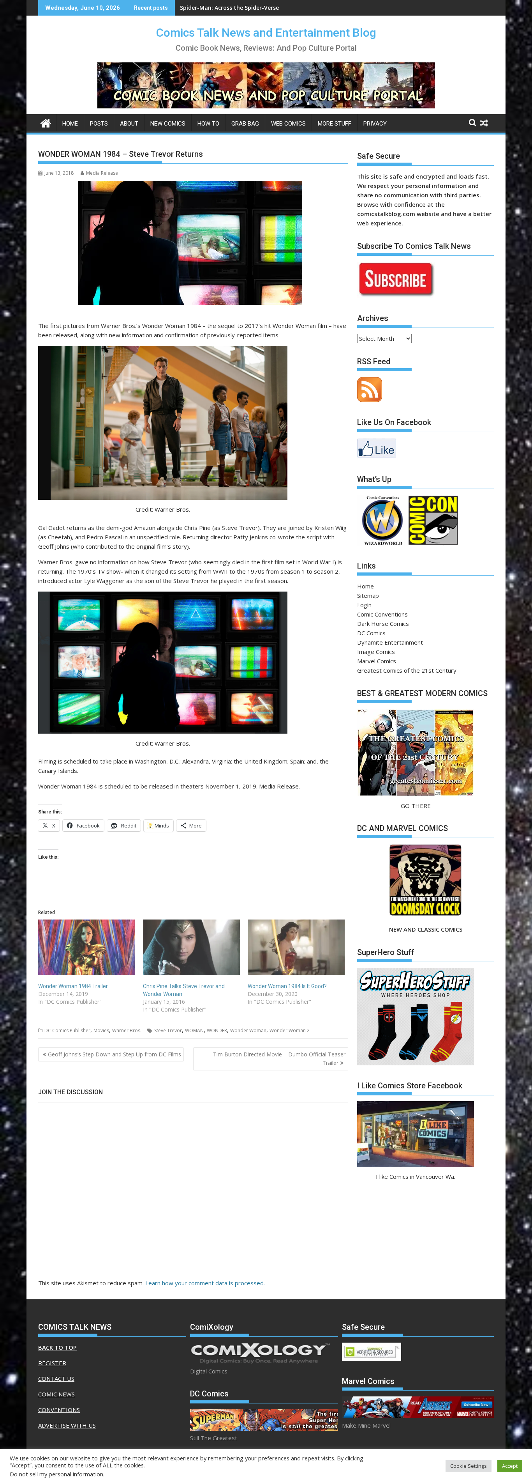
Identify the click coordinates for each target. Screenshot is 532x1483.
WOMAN (194, 1030)
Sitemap (368, 595)
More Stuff (334, 123)
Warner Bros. (126, 1030)
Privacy (375, 123)
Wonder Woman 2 (290, 1030)
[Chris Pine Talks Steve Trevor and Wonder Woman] (191, 947)
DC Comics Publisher (67, 1030)
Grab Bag (245, 123)
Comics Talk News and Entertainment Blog (266, 32)
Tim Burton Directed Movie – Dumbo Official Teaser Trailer (279, 1059)
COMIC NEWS (56, 1394)
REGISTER (52, 1363)
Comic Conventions (382, 614)
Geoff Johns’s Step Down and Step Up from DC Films (114, 1054)
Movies (101, 1030)
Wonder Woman (248, 1030)
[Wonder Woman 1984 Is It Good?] (296, 947)
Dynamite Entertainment (390, 642)
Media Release (102, 173)
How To (208, 123)
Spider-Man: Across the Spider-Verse (229, 7)
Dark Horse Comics (383, 623)
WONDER (217, 1030)
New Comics (167, 123)
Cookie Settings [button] (468, 1465)
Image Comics (376, 652)
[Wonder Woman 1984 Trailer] (86, 947)
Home (70, 123)
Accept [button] (510, 1465)
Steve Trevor (168, 1030)
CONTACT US (56, 1378)
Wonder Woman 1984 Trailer (73, 986)
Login (364, 605)
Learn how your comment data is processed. (205, 1283)
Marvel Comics (376, 661)
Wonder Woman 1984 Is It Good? (287, 986)
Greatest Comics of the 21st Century (406, 670)
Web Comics (288, 123)
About (129, 123)
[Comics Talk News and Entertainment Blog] (45, 122)
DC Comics (371, 633)
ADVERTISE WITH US (67, 1425)
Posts (99, 123)
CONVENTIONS (59, 1410)
